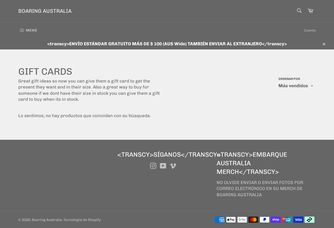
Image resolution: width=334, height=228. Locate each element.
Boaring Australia (44, 11)
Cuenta (310, 30)
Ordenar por (289, 79)
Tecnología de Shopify (82, 220)
